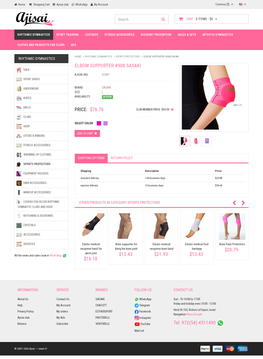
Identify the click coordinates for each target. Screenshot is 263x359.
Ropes (27, 98)
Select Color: (84, 123)
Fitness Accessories (37, 145)
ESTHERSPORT (104, 311)
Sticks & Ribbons (34, 135)
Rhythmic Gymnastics (33, 34)
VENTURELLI (103, 323)
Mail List (139, 330)
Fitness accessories (120, 34)
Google (198, 314)
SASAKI (100, 299)
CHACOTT (101, 305)
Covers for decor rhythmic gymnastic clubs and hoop (39, 204)
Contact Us (63, 299)
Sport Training (67, 34)
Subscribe (62, 323)
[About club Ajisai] (171, 109)
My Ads (61, 317)
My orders (62, 311)
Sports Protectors (128, 56)
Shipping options (91, 158)
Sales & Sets (187, 34)
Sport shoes (31, 79)
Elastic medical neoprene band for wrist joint (91, 249)
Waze (190, 314)
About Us (22, 299)
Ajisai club (23, 317)
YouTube (145, 324)
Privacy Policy (25, 311)
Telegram (144, 305)
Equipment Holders (35, 173)
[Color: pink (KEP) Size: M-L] (99, 123)
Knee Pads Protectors (232, 244)
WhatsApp (56, 255)
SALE (26, 69)
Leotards (91, 34)
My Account (63, 305)
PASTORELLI (103, 317)
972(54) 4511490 (199, 323)
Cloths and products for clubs (41, 45)
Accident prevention (156, 34)
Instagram (145, 317)
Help (20, 305)
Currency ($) (223, 4)
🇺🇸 (241, 4)
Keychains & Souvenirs (38, 215)
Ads (73, 45)
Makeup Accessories (37, 192)
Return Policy (122, 158)
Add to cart (85, 133)
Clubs (27, 117)
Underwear (31, 88)
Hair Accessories (35, 183)
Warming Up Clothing (37, 154)
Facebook (145, 311)
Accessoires (31, 234)
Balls (27, 107)
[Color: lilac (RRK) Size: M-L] (105, 123)
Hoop (26, 126)
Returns (22, 323)
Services (29, 244)
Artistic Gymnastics (217, 34)
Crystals (29, 225)
